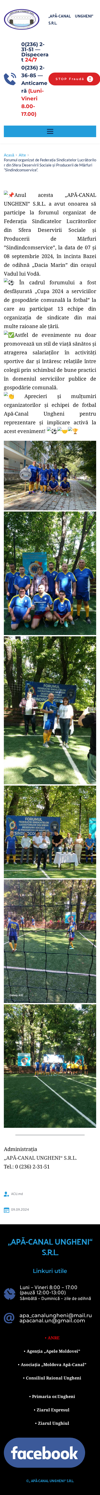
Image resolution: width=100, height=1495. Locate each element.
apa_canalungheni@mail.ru (55, 1315)
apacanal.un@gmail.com (52, 1320)
